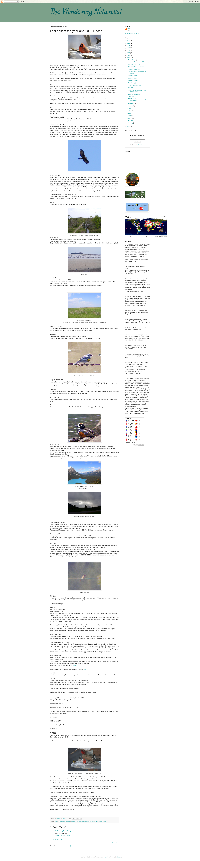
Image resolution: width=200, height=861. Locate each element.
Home (84, 843)
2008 (56, 821)
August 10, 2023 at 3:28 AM (62, 835)
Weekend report (132, 78)
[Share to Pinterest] (81, 819)
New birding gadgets (134, 69)
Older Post (115, 843)
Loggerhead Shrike (86, 821)
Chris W (129, 29)
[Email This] (73, 819)
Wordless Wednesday (134, 94)
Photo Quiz (131, 96)
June (129, 111)
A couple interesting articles (136, 67)
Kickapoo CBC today (134, 64)
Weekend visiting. (133, 80)
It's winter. (131, 87)
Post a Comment (57, 839)
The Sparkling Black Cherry (63, 831)
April (129, 115)
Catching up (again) (133, 83)
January (130, 123)
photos (93, 821)
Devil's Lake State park (134, 85)
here (84, 669)
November (131, 103)
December (131, 60)
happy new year (66, 821)
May (129, 113)
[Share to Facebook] (79, 819)
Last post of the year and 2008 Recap (138, 62)
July (129, 108)
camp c (60, 821)
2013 (128, 45)
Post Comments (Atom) (64, 846)
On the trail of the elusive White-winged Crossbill (137, 91)
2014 (128, 43)
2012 (128, 48)
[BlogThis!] (75, 819)
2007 (128, 126)
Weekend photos (133, 75)
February (131, 120)
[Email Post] (70, 818)
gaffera (107, 857)
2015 (128, 40)
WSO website (76, 665)
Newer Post (54, 843)
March (130, 118)
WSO (97, 821)
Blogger (119, 857)
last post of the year (76, 821)
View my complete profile (132, 33)
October (130, 106)
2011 (128, 50)
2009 (128, 55)
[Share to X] (77, 819)
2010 (128, 53)
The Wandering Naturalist (85, 11)
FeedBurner (141, 145)
